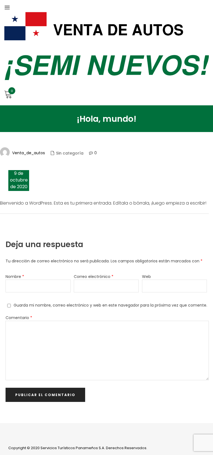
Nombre (15, 276)
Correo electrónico (93, 276)
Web (146, 276)
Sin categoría (69, 153)
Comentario (19, 317)
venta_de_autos (28, 153)
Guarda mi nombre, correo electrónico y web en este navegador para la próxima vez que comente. (110, 305)
